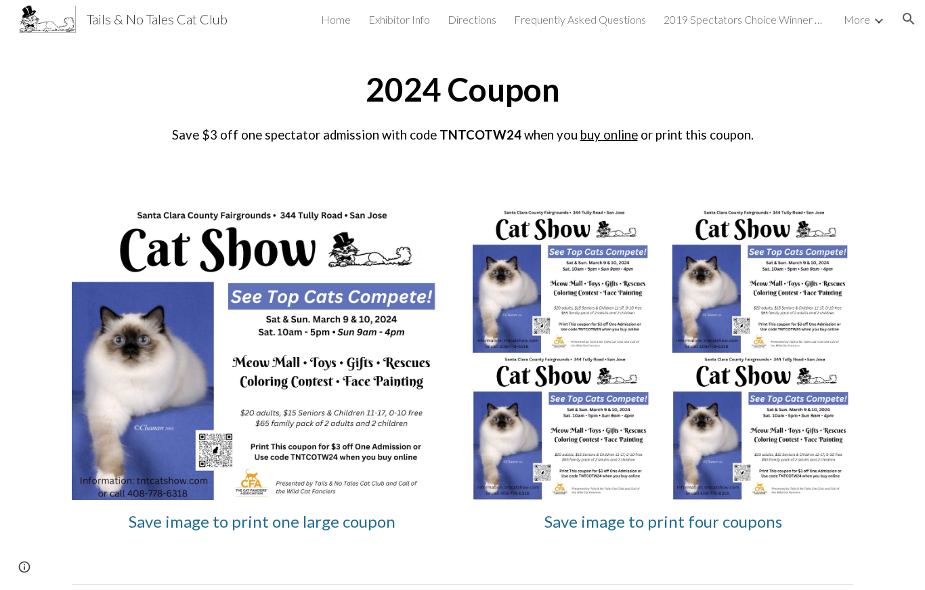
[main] (462, 104)
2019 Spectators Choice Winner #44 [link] (745, 19)
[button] (908, 19)
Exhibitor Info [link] (399, 19)
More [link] (857, 19)
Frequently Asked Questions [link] (580, 19)
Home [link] (336, 19)
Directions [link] (472, 19)
